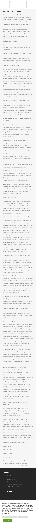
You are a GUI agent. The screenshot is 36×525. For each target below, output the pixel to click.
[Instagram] (9, 496)
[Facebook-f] (5, 496)
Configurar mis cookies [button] (9, 517)
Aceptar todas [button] (7, 520)
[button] (2, 4)
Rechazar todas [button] (23, 517)
